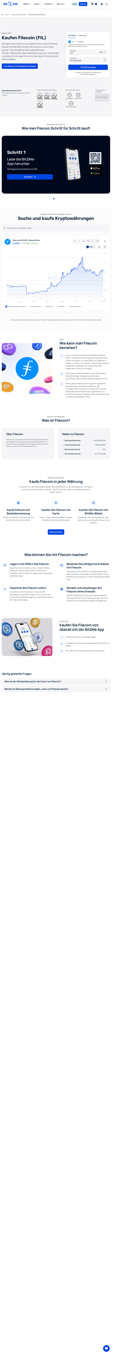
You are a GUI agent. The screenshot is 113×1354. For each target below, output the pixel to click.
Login (75, 4)
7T (79, 241)
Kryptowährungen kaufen (18, 15)
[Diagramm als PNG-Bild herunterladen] (99, 246)
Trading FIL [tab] (82, 35)
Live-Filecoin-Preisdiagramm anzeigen (20, 66)
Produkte (48, 4)
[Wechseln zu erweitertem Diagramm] (105, 241)
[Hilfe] (106, 1348)
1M (83, 241)
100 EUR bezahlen (88, 67)
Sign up (83, 4)
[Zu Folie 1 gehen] (53, 198)
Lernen (36, 4)
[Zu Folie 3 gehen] (58, 198)
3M (88, 241)
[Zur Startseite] (11, 4)
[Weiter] (62, 198)
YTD (97, 241)
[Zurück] (49, 198)
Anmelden (28, 177)
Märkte (26, 4)
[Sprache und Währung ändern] (102, 4)
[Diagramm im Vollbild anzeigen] (105, 246)
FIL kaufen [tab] (72, 35)
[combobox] (57, 228)
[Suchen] (106, 4)
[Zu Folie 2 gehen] (56, 198)
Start (7, 15)
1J (92, 241)
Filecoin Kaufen (56, 532)
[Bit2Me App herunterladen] (94, 4)
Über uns (60, 4)
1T (75, 241)
